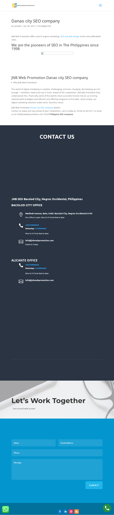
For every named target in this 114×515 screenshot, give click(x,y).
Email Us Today (31, 244)
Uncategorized (44, 26)
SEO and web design (70, 36)
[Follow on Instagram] (71, 511)
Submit (94, 485)
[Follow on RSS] (76, 511)
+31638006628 (40, 228)
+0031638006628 (32, 225)
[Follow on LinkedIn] (65, 511)
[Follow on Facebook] (60, 511)
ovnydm (18, 26)
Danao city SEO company (41, 107)
